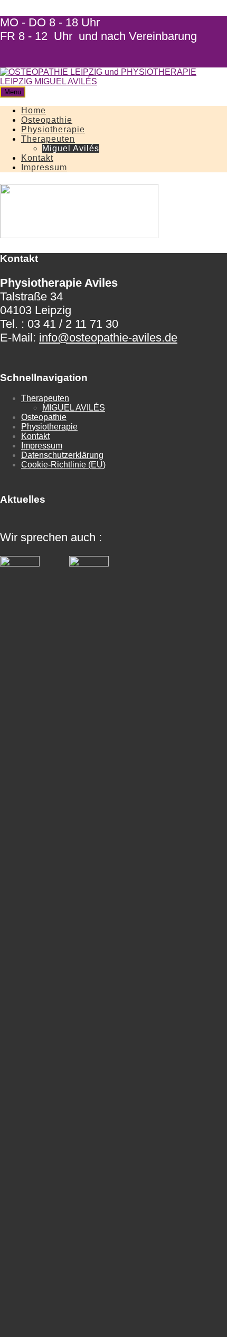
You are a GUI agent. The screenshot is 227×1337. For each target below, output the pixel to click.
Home (33, 110)
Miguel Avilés (70, 148)
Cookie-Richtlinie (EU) (63, 464)
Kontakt (37, 157)
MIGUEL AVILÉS (73, 407)
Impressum (44, 167)
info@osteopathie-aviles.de (108, 337)
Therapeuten (48, 138)
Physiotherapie (53, 129)
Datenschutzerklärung (62, 455)
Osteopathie (46, 119)
